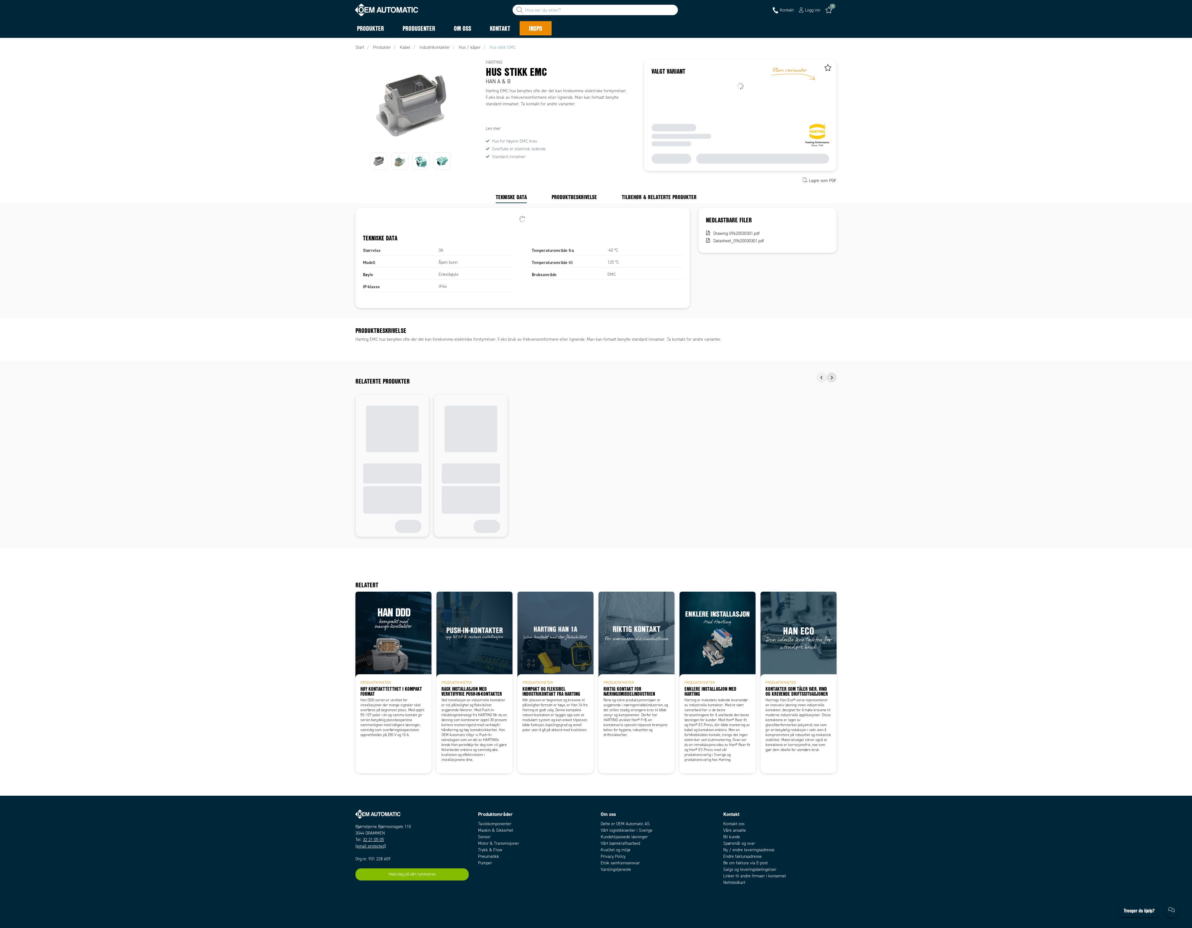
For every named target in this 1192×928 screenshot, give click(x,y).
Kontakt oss (733, 823)
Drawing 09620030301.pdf (736, 233)
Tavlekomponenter (494, 823)
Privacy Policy (613, 856)
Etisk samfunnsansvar (620, 863)
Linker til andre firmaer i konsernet (754, 876)
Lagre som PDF (823, 180)
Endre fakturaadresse (742, 856)
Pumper (485, 863)
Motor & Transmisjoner (498, 843)
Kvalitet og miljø (615, 850)
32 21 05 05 (373, 839)
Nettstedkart (734, 882)
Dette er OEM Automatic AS (625, 823)
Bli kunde (731, 836)
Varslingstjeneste (616, 869)
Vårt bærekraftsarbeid (620, 843)
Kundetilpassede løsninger (624, 836)
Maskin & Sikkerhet (495, 830)
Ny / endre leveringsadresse (748, 850)
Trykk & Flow (490, 850)
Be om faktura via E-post (745, 863)
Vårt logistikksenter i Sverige (626, 830)
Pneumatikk (488, 856)
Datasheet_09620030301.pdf (738, 240)
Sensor (484, 836)
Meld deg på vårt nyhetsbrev (412, 874)
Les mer (493, 128)
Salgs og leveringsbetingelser (749, 869)
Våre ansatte (734, 830)
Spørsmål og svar (739, 843)
